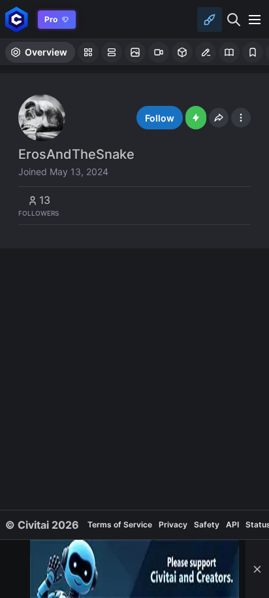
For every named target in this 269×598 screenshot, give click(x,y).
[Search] (234, 19)
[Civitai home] (16, 19)
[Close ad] (257, 569)
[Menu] (254, 19)
